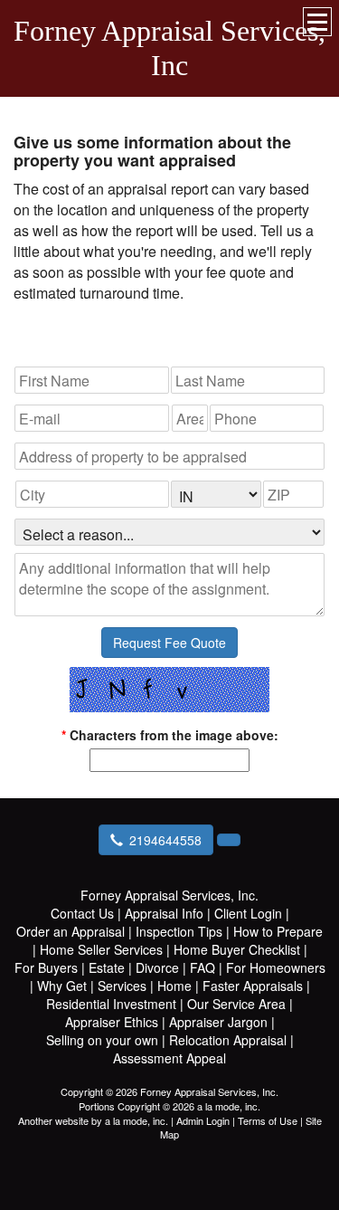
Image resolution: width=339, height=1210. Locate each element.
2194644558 (165, 840)
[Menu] (317, 21)
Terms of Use (267, 1120)
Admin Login (203, 1120)
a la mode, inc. (136, 1120)
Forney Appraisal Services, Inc (169, 47)
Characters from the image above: (169, 735)
